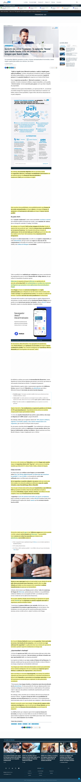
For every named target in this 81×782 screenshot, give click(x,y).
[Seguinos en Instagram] (6, 768)
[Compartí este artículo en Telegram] (13, 68)
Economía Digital (32, 2)
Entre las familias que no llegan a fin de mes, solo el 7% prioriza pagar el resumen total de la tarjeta (31, 758)
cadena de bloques (23, 244)
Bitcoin (32, 281)
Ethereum (14, 281)
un (41, 219)
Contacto (40, 775)
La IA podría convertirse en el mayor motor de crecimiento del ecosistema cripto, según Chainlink (71, 59)
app (25, 532)
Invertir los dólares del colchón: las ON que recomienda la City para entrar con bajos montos (67, 758)
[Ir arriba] (79, 779)
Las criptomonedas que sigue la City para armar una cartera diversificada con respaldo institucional (12, 758)
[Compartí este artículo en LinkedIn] (11, 68)
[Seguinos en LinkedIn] (12, 768)
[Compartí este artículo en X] (7, 68)
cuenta (32, 500)
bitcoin (19, 723)
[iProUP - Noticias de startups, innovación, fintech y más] (7, 2)
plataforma (37, 388)
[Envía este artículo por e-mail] (15, 68)
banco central (46, 219)
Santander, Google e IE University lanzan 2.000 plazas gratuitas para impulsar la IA (70, 50)
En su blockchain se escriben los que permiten (31, 285)
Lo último (26, 2)
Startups (53, 2)
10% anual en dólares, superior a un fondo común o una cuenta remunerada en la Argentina (30, 421)
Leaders (29, 775)
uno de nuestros (34, 496)
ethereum (25, 723)
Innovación (59, 2)
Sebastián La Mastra (64, 762)
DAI (15, 474)
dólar (25, 476)
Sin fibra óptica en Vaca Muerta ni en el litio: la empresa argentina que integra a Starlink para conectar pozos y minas (70, 65)
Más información (44, 11)
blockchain (17, 240)
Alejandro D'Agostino (9, 63)
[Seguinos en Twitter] (15, 768)
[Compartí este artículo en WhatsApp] (9, 68)
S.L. (5, 762)
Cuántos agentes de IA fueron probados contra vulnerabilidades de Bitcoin (71, 54)
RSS (68, 768)
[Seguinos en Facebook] (9, 768)
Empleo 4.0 (47, 2)
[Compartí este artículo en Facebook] (5, 68)
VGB (24, 762)
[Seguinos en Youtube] (18, 768)
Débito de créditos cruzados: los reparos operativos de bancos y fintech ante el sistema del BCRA (49, 758)
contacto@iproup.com (7, 774)
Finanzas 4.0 (40, 2)
